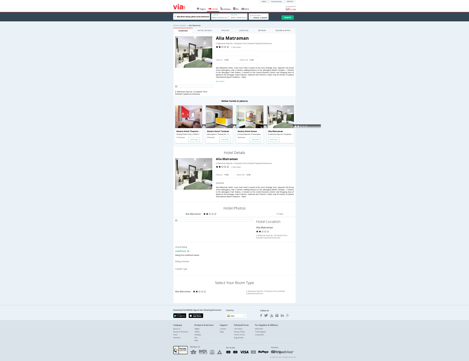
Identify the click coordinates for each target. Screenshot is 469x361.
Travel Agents (260, 332)
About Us (177, 329)
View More (220, 81)
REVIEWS (262, 30)
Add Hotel (259, 329)
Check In (215, 15)
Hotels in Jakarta (179, 25)
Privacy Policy (239, 332)
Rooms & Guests (255, 15)
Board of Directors (180, 332)
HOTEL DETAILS (205, 30)
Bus (195, 337)
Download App (276, 1)
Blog (222, 332)
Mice (196, 340)
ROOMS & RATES (283, 30)
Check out (234, 15)
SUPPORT (290, 1)
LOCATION (243, 30)
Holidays (197, 334)
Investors (177, 337)
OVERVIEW (183, 30)
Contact (223, 329)
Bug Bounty (238, 337)
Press (175, 334)
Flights (197, 329)
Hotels (197, 332)
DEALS (264, 1)
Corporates (259, 334)
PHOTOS (225, 30)
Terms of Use (239, 334)
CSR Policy (238, 329)
